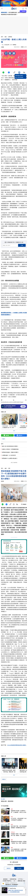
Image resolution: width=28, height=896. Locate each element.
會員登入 (9, 868)
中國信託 (4, 779)
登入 (16, 77)
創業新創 (10, 36)
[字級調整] (24, 72)
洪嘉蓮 (2, 47)
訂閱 (22, 245)
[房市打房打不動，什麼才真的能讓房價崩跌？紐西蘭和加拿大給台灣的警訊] (5, 826)
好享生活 (13, 832)
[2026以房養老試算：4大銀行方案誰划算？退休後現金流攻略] (5, 850)
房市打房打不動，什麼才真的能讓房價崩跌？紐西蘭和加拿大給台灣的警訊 (18, 826)
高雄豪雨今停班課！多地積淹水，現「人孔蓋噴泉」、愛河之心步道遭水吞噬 (19, 811)
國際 (12, 839)
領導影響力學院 (21, 881)
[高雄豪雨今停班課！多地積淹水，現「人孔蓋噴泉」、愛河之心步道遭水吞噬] (5, 811)
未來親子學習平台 (7, 881)
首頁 (2, 36)
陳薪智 (2, 481)
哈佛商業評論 (13, 879)
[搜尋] (26, 8)
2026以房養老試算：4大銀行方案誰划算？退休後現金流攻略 (18, 850)
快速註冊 (19, 868)
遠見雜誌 (5, 879)
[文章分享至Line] (3, 72)
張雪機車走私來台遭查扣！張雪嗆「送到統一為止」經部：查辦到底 (18, 842)
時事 (9, 468)
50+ (14, 881)
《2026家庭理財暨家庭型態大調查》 (17, 745)
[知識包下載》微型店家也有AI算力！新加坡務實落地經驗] (5, 890)
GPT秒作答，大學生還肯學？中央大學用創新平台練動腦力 (18, 819)
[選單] (2, 8)
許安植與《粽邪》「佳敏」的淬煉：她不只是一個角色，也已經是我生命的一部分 (19, 834)
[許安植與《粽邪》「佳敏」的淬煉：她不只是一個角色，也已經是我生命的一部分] (5, 834)
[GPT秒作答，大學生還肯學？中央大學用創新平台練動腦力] (5, 819)
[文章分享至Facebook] (9, 72)
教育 (12, 816)
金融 (12, 824)
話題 (6, 468)
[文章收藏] (19, 72)
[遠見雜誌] (14, 8)
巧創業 (3, 439)
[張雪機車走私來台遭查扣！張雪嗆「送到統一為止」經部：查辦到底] (5, 842)
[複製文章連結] (14, 72)
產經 (6, 36)
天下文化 (20, 879)
